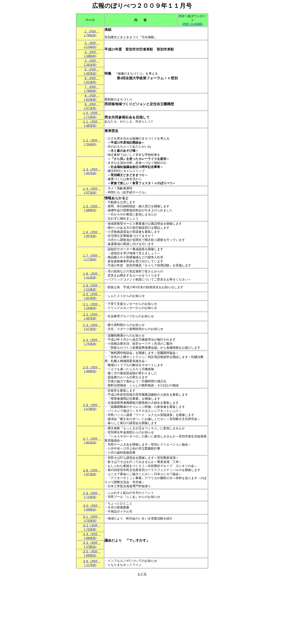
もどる (142, 574)
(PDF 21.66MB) (192, 24)
